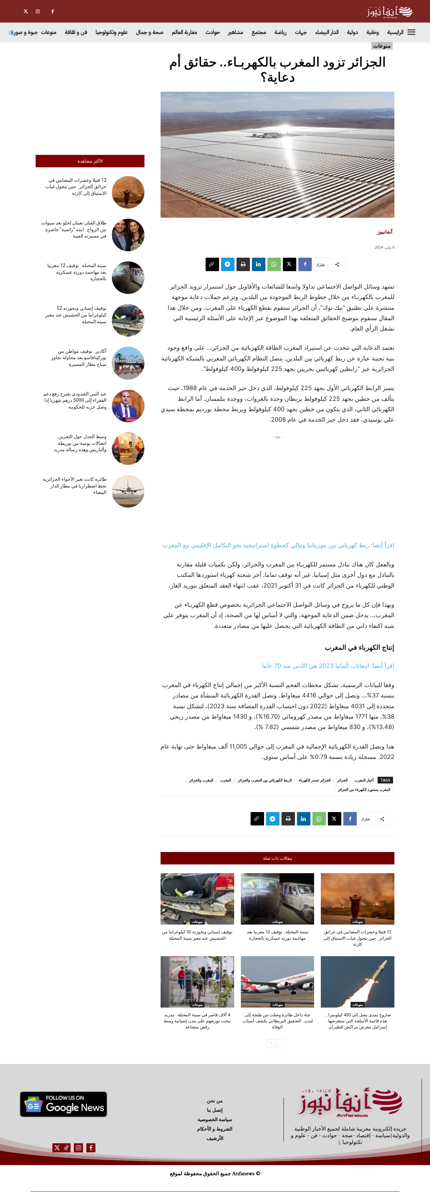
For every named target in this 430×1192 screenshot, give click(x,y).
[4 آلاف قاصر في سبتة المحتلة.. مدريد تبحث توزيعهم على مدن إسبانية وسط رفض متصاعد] (197, 982)
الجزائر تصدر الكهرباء (315, 779)
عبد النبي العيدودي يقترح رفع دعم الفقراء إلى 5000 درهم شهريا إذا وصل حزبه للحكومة (74, 400)
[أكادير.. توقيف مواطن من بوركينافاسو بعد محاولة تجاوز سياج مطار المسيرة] (128, 363)
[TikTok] (66, 1147)
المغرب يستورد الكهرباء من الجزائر (364, 789)
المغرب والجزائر (201, 779)
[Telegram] (227, 264)
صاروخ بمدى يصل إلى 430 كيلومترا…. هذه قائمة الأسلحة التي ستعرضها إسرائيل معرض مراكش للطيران (357, 1020)
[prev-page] (281, 1043)
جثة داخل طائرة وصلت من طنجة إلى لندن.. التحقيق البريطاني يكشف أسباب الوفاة (278, 1020)
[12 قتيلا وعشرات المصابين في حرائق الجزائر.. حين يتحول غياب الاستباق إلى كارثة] (128, 192)
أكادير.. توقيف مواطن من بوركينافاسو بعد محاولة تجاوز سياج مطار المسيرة (78, 357)
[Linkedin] (258, 264)
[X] (26, 11)
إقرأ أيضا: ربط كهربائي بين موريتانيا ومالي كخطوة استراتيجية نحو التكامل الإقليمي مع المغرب (278, 545)
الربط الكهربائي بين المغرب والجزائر (265, 779)
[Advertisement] (90, 97)
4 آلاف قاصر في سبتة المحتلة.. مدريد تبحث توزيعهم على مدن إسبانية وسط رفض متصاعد (197, 1020)
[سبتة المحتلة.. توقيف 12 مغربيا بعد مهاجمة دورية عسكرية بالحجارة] (128, 277)
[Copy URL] (212, 264)
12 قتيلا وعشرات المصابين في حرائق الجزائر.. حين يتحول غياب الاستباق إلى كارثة (75, 186)
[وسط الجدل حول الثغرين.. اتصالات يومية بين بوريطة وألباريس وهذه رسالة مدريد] (128, 448)
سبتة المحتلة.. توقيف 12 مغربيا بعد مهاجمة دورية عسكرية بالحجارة (76, 272)
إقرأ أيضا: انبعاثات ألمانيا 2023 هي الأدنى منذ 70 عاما (328, 665)
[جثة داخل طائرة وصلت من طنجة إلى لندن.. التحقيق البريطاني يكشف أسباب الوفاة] (277, 982)
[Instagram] (37, 11)
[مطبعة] (243, 264)
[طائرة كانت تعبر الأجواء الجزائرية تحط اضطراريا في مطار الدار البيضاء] (128, 491)
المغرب (225, 779)
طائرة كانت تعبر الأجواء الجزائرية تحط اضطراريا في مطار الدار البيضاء (74, 485)
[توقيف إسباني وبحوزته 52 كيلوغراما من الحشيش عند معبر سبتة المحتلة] (128, 320)
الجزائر (342, 779)
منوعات (382, 45)
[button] (12, 34)
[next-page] (271, 1043)
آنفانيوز (384, 231)
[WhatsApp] (274, 264)
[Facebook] (52, 11)
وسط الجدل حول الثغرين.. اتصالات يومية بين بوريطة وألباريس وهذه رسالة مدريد (80, 443)
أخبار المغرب (364, 779)
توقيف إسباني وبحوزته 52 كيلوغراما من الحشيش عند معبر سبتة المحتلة (75, 314)
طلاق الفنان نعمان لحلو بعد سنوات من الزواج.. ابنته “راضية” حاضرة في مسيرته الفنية (73, 229)
